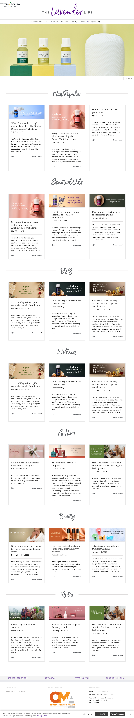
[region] (67, 714)
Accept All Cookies (117, 714)
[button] (99, 22)
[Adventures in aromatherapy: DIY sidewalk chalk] (107, 534)
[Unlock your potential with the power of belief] (67, 289)
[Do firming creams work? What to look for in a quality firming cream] (26, 535)
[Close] (130, 714)
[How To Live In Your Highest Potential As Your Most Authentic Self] (67, 200)
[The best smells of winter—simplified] (67, 451)
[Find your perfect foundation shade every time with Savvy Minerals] (67, 534)
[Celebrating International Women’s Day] (26, 613)
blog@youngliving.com (103, 691)
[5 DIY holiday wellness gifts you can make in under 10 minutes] (26, 290)
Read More (36, 157)
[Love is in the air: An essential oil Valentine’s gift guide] (26, 451)
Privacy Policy (42, 716)
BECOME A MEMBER (115, 678)
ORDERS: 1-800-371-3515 (18, 678)
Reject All (102, 714)
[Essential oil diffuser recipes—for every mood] (67, 613)
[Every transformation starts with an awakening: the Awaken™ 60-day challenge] (67, 117)
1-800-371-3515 (108, 695)
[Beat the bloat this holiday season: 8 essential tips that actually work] (107, 289)
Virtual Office (82, 678)
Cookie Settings (87, 714)
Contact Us (49, 678)
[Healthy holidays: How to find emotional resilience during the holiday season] (107, 451)
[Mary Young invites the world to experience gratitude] (107, 200)
